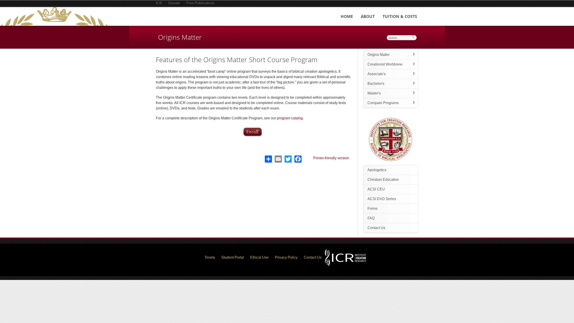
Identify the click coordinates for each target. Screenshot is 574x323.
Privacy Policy (286, 257)
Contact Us (376, 228)
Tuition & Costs (400, 16)
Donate (174, 3)
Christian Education (383, 179)
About (368, 16)
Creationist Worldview (384, 64)
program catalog (290, 118)
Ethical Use (259, 257)
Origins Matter (378, 55)
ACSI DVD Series (381, 199)
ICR (159, 3)
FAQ (371, 218)
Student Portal (232, 257)
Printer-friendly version (331, 158)
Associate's (376, 74)
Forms (372, 208)
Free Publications (200, 3)
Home (347, 16)
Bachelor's (375, 83)
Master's (374, 93)
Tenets (209, 257)
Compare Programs (383, 103)
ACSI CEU (376, 189)
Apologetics (376, 170)
